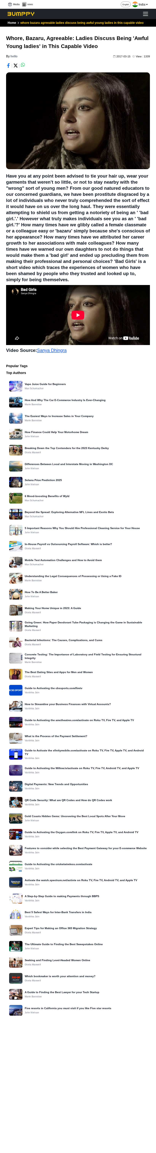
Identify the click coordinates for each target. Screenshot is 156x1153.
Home (12, 22)
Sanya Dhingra (52, 350)
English (126, 4)
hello (14, 56)
